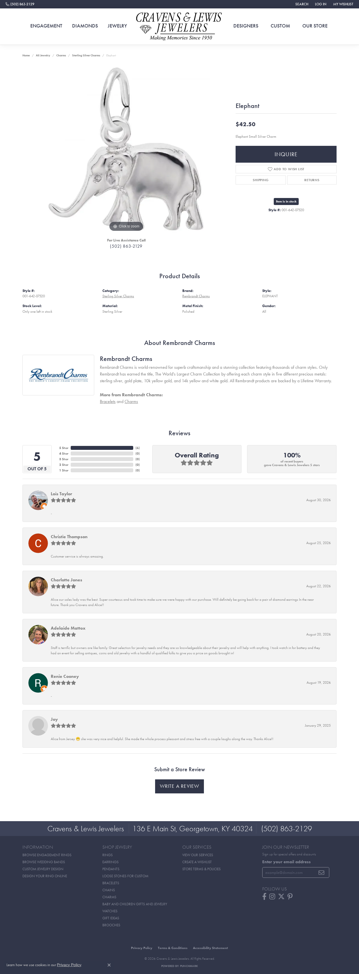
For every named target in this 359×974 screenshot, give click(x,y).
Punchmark (189, 966)
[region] (126, 149)
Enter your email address (286, 862)
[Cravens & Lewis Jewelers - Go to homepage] (179, 27)
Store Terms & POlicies (201, 869)
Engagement (46, 26)
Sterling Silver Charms (86, 55)
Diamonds (85, 26)
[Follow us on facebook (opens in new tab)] (264, 896)
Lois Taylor (61, 494)
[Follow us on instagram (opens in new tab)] (272, 896)
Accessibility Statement (210, 948)
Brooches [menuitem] (111, 925)
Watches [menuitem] (110, 911)
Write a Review (179, 786)
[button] (301, 4)
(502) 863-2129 (126, 246)
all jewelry (43, 55)
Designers (245, 26)
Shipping (260, 180)
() (137, 448)
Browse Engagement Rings (47, 855)
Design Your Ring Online (44, 876)
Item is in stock (286, 201)
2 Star (63, 464)
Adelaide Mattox (68, 628)
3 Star (63, 459)
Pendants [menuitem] (110, 869)
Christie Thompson (69, 537)
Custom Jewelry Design (42, 869)
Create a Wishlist (197, 862)
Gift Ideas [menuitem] (110, 918)
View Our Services (197, 855)
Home (26, 55)
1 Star (63, 470)
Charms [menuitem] (109, 897)
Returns (311, 180)
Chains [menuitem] (108, 890)
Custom (280, 26)
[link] (20, 4)
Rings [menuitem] (107, 855)
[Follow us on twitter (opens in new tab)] (281, 896)
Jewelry (117, 26)
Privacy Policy (141, 948)
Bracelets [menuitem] (110, 883)
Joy (54, 719)
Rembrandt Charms (196, 296)
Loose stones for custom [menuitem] (125, 876)
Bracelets (108, 401)
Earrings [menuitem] (110, 862)
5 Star (63, 448)
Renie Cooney (65, 676)
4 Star (63, 453)
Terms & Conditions (172, 948)
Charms (61, 55)
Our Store (315, 26)
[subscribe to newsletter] (321, 872)
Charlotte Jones (66, 580)
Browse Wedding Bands (43, 862)
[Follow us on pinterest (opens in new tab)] (290, 896)
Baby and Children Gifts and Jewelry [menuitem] (134, 904)
